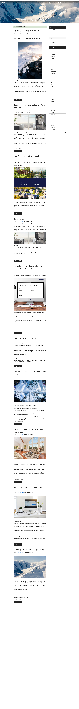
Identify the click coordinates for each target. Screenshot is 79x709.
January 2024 (53, 65)
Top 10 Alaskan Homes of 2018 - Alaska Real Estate (29, 430)
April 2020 (52, 101)
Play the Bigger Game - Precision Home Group (30, 372)
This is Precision (53, 36)
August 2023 (53, 73)
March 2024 (53, 60)
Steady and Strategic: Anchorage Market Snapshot (30, 106)
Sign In (70, 2)
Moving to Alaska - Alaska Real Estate (29, 549)
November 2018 (53, 112)
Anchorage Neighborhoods (55, 31)
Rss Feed (64, 132)
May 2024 (52, 58)
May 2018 (52, 121)
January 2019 (53, 108)
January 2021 (53, 93)
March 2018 (52, 125)
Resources (64, 2)
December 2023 (53, 67)
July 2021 (52, 82)
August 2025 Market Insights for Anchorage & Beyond (26, 31)
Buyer (51, 38)
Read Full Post (18, 99)
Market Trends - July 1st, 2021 (25, 338)
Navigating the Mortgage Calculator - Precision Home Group (29, 267)
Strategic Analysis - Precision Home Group (28, 488)
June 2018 (52, 118)
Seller (51, 40)
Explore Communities (42, 2)
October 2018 (53, 114)
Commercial (50, 2)
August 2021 (53, 80)
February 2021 (53, 90)
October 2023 (53, 69)
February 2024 (53, 62)
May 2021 (52, 86)
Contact (59, 2)
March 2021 (52, 88)
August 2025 (53, 52)
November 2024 (53, 54)
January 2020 (53, 103)
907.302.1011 (75, 2)
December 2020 (53, 95)
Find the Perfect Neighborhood (26, 156)
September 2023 (53, 71)
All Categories (53, 29)
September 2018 (53, 116)
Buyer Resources (20, 218)
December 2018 (53, 110)
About (55, 2)
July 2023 (52, 75)
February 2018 (53, 127)
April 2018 (52, 123)
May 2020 (52, 99)
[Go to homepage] (5, 2)
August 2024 (53, 56)
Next (45, 607)
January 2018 (53, 129)
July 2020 (52, 97)
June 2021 (52, 84)
